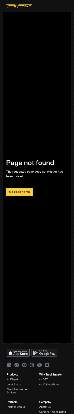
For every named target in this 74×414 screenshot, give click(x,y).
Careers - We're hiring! (53, 412)
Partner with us (16, 407)
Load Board (14, 384)
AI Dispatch (14, 379)
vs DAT (43, 379)
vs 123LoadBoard (49, 384)
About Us (45, 407)
